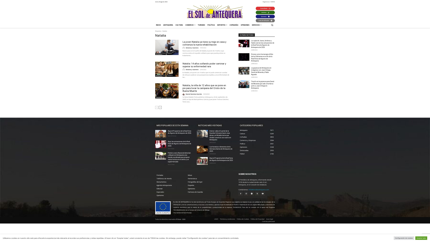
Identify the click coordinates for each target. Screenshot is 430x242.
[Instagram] (246, 193)
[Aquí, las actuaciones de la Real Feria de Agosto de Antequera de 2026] (160, 144)
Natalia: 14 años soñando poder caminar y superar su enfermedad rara (204, 65)
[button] (272, 25)
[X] (257, 193)
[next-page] (160, 107)
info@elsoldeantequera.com (259, 190)
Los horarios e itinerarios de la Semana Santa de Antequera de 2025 (221, 149)
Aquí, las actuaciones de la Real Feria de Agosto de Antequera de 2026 (179, 144)
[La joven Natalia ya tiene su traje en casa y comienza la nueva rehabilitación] (167, 47)
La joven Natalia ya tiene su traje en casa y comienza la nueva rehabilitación (204, 43)
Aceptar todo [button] (421, 238)
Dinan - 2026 (181, 219)
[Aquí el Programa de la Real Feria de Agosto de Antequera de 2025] (202, 161)
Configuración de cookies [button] (404, 238)
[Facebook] (241, 193)
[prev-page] (156, 107)
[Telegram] (251, 193)
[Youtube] (263, 193)
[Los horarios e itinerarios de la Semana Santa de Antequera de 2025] (202, 149)
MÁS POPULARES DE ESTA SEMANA (172, 125)
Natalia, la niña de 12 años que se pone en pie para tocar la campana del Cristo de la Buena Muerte (204, 88)
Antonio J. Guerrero (192, 48)
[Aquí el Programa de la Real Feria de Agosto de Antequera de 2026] (160, 134)
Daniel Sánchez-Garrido (194, 94)
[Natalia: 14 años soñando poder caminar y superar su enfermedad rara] (167, 69)
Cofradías (158, 97)
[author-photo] (184, 48)
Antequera (159, 54)
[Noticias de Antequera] (215, 12)
